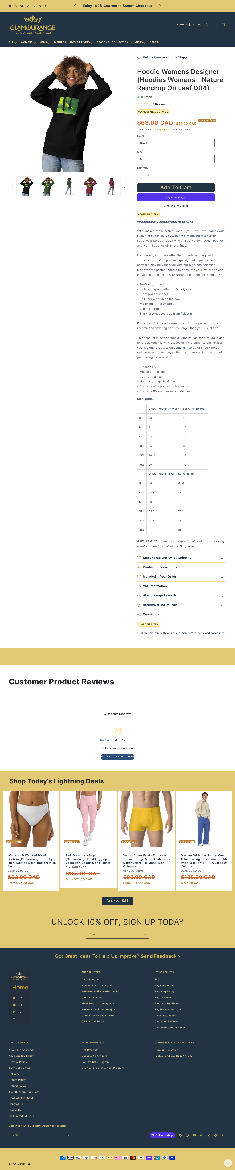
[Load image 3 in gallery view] (68, 186)
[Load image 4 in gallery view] (89, 186)
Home (20, 987)
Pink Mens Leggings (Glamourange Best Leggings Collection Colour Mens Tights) (89, 859)
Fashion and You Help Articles (174, 1055)
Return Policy (163, 997)
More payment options (176, 206)
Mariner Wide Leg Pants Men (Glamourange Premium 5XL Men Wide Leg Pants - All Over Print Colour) (205, 861)
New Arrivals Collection (97, 985)
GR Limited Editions (94, 1021)
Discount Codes (165, 1015)
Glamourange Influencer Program (103, 1067)
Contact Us (16, 1104)
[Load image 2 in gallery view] (47, 186)
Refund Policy (18, 1085)
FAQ (157, 979)
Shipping (160, 129)
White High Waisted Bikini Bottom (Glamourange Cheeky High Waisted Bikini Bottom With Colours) (32, 861)
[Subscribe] (145, 934)
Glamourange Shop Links (98, 1015)
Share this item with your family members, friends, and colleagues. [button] (182, 632)
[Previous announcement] (74, 6)
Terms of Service (20, 1067)
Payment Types (164, 985)
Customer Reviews (166, 1021)
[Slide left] (12, 186)
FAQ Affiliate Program (96, 1062)
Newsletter (16, 1110)
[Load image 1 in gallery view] (26, 186)
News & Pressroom (166, 1050)
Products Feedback (167, 1003)
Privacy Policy (18, 1062)
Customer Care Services (170, 1027)
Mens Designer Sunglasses (99, 1003)
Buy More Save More (168, 1009)
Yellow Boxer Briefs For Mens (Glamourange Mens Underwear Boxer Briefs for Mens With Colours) (146, 861)
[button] (13, 42)
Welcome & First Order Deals (100, 991)
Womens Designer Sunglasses (101, 1009)
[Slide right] (124, 186)
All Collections (91, 979)
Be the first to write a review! (117, 756)
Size (140, 152)
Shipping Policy (165, 991)
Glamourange (24, 1164)
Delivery (14, 1073)
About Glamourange (21, 1050)
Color (140, 136)
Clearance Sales (92, 997)
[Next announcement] (160, 6)
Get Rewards (90, 1050)
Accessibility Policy (21, 1055)
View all (117, 901)
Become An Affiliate (94, 1055)
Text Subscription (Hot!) (24, 1092)
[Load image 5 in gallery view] (111, 186)
